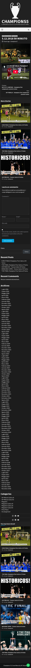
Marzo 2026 (5, 297)
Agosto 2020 (5, 412)
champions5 (13, 41)
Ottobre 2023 (6, 352)
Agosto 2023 (5, 354)
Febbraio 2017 (6, 482)
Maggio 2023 (5, 360)
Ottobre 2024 (6, 329)
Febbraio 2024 (6, 343)
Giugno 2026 (5, 291)
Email (18, 217)
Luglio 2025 (5, 311)
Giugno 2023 (5, 358)
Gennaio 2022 (6, 390)
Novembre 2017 (6, 468)
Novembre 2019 (6, 428)
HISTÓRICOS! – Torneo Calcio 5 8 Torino (12, 177)
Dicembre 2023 (6, 348)
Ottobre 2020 (6, 408)
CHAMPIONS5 (15, 21)
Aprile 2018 (5, 458)
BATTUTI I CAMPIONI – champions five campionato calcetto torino (12, 87)
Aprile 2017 (5, 478)
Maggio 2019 (5, 438)
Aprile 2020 (5, 418)
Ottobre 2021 (6, 396)
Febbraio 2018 (6, 462)
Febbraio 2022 (6, 388)
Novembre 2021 (6, 394)
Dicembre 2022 (6, 370)
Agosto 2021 (5, 400)
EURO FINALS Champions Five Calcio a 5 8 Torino (15, 125)
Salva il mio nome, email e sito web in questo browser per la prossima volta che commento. (15, 234)
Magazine (4, 171)
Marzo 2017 (5, 480)
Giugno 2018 (5, 454)
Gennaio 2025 (6, 323)
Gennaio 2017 (6, 484)
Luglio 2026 (5, 289)
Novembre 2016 (6, 488)
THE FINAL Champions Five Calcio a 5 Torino (14, 151)
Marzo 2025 (5, 319)
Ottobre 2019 (6, 430)
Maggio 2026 (5, 293)
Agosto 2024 (5, 331)
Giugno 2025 (5, 313)
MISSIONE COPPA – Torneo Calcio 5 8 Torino (15, 269)
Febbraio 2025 (6, 321)
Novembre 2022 (6, 372)
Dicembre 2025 (6, 303)
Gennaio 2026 (6, 301)
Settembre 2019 (6, 432)
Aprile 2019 (5, 440)
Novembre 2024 (6, 327)
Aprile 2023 (5, 362)
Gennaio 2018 (6, 464)
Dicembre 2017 (6, 466)
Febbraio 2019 (6, 444)
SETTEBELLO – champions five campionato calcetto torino (17, 92)
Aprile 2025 (5, 317)
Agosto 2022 (5, 376)
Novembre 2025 (6, 305)
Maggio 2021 (5, 406)
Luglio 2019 (5, 434)
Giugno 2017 (5, 474)
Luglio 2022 (5, 378)
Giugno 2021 (5, 404)
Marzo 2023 (5, 364)
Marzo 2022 (5, 386)
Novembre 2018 (6, 450)
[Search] (28, 29)
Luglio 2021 (5, 402)
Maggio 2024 (5, 337)
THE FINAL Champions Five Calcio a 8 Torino (15, 271)
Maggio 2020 (5, 416)
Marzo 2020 (5, 420)
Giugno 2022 (5, 380)
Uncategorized (6, 512)
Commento (5, 196)
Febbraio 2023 (6, 366)
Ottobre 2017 (6, 470)
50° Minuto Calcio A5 (6, 36)
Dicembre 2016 (6, 486)
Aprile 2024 (5, 339)
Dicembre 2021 (6, 392)
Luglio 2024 (5, 333)
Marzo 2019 (5, 442)
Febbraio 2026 (6, 299)
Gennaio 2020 (6, 424)
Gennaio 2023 (6, 368)
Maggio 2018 (5, 456)
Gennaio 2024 (6, 345)
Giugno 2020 (5, 414)
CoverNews (15, 665)
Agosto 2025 (5, 309)
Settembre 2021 (6, 398)
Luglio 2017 (5, 472)
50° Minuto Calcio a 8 (6, 121)
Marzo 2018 (5, 460)
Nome (4, 217)
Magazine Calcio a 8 (11, 171)
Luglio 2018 (5, 452)
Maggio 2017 (5, 476)
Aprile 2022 (5, 384)
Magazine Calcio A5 (6, 173)
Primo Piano (14, 36)
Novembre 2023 (6, 350)
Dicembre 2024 (6, 325)
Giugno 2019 (5, 436)
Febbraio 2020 (6, 422)
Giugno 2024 (5, 335)
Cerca (2, 248)
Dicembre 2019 (6, 426)
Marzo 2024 (5, 341)
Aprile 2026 (5, 295)
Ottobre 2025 (6, 307)
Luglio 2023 (5, 356)
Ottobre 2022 (6, 374)
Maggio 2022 (5, 382)
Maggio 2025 (5, 315)
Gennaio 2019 (6, 446)
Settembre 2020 (6, 410)
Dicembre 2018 (6, 448)
